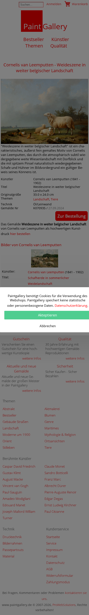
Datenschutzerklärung (71, 305)
